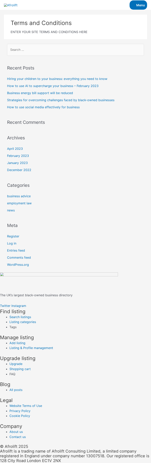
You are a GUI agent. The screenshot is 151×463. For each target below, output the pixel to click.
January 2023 (17, 163)
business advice (19, 196)
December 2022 (19, 170)
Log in (11, 243)
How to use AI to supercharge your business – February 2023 (53, 86)
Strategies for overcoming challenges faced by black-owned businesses (60, 100)
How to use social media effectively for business (43, 107)
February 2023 (18, 156)
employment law (19, 203)
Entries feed (16, 250)
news (11, 210)
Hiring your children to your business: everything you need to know (57, 79)
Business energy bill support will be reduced (40, 93)
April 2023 (15, 149)
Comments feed (19, 257)
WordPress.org (18, 265)
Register (13, 236)
